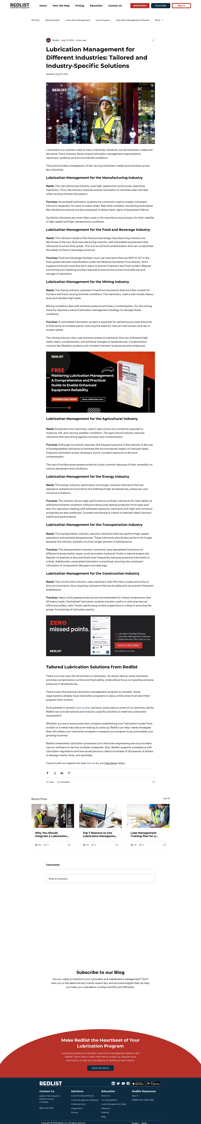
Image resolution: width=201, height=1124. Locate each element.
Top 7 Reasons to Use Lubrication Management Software (100, 834)
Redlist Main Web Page (143, 1100)
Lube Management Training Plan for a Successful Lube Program (148, 834)
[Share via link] (69, 773)
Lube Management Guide (113, 1104)
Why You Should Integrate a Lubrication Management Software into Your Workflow (51, 834)
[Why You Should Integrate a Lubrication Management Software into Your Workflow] (52, 816)
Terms (144, 1123)
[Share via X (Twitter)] (54, 773)
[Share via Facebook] (47, 773)
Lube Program (103, 20)
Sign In (135, 1095)
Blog (103, 1116)
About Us (105, 1095)
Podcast (105, 1112)
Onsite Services (78, 1104)
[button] (63, 6)
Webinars (105, 1108)
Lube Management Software (85, 1100)
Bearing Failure (52, 20)
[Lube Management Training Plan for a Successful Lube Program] (148, 816)
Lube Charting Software (82, 1095)
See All (166, 798)
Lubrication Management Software (132, 20)
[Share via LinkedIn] (61, 773)
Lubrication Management (78, 20)
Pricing (74, 1112)
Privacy (135, 1123)
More (157, 20)
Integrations (77, 1108)
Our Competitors (109, 1100)
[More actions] (153, 40)
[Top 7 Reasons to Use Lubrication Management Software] (100, 816)
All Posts (35, 20)
